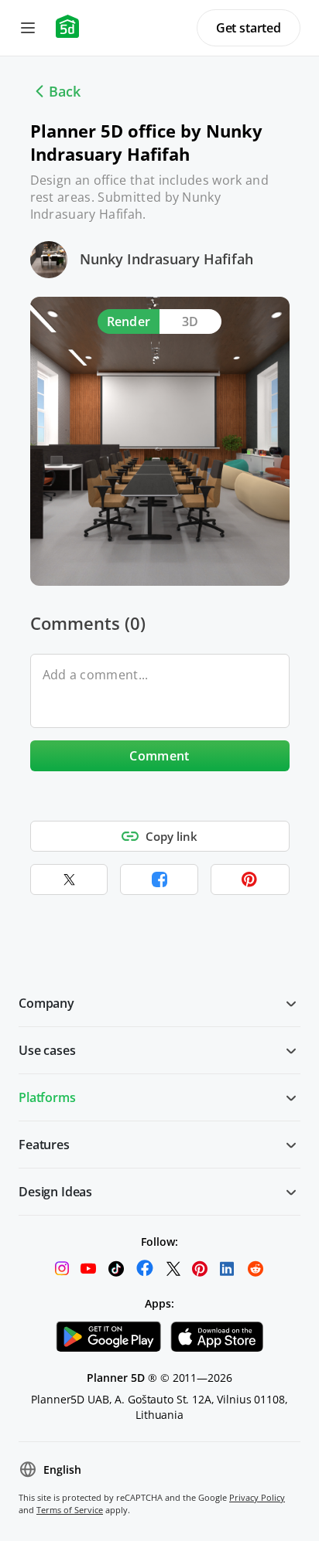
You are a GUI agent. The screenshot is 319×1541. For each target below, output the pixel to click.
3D (190, 321)
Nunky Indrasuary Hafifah (166, 259)
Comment (159, 755)
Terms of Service (69, 1509)
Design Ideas (55, 1191)
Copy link (171, 836)
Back (65, 91)
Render (129, 321)
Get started (248, 27)
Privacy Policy (257, 1497)
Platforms (47, 1097)
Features (44, 1144)
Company (46, 1003)
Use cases (47, 1050)
